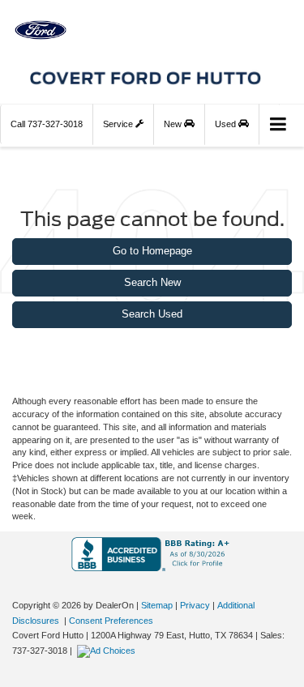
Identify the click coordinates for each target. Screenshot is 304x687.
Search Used (152, 314)
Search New (152, 282)
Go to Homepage (152, 251)
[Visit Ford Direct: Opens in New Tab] (108, 650)
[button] (46, 124)
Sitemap (157, 605)
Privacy (195, 605)
